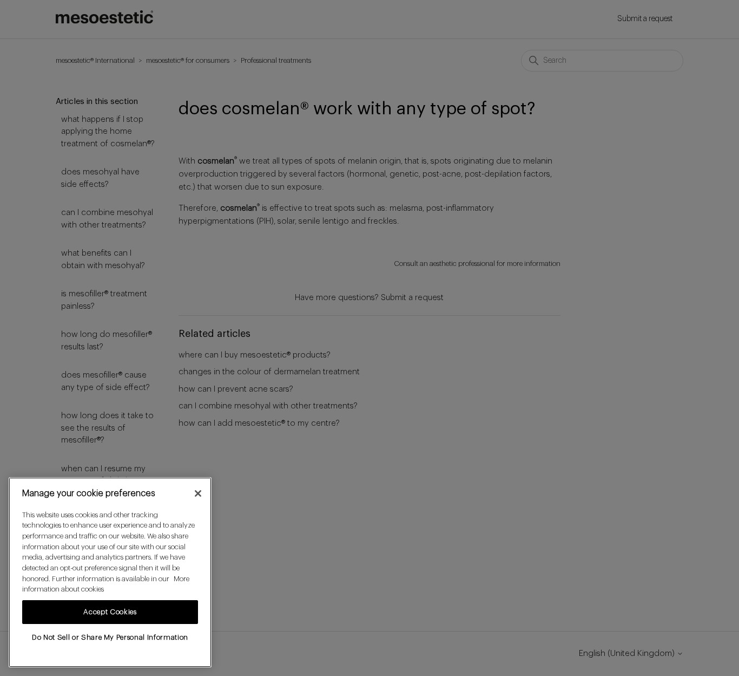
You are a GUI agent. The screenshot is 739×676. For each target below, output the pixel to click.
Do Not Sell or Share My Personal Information (110, 637)
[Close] (198, 493)
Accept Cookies (109, 611)
